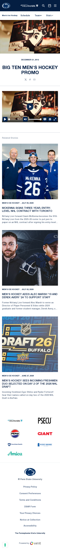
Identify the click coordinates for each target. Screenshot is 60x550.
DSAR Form (30, 507)
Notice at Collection (30, 520)
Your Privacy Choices (30, 513)
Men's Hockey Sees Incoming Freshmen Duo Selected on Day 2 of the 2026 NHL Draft (29, 384)
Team (37, 16)
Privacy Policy (30, 487)
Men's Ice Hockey (11, 203)
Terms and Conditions (30, 500)
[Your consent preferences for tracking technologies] (5, 545)
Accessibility (30, 526)
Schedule (25, 16)
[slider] (12, 119)
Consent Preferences (30, 494)
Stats (49, 16)
